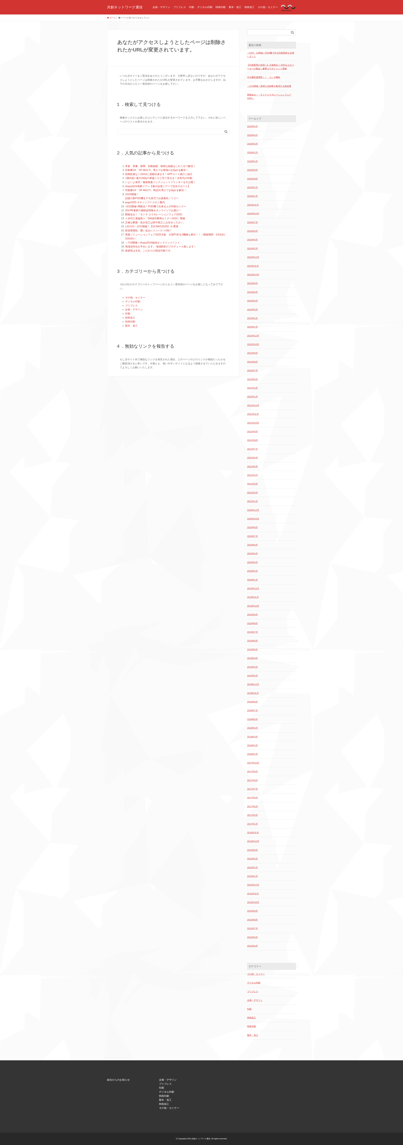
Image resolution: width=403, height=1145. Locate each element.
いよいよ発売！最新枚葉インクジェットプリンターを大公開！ (160, 182)
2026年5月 (252, 126)
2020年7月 (252, 536)
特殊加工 (249, 7)
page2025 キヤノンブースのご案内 (145, 202)
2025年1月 (252, 196)
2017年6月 (252, 797)
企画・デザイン (161, 7)
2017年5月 (252, 806)
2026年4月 (252, 135)
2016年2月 (252, 867)
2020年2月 (252, 571)
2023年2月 (252, 318)
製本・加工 (235, 7)
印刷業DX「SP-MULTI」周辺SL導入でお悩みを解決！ (155, 190)
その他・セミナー (268, 7)
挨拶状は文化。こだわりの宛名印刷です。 (149, 250)
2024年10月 (253, 213)
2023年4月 (252, 301)
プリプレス (179, 7)
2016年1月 (252, 876)
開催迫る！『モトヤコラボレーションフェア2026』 (269, 96)
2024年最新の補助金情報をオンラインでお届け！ (153, 210)
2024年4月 (252, 239)
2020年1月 (252, 580)
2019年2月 (252, 675)
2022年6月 (252, 379)
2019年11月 (253, 597)
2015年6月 (252, 937)
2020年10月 (253, 518)
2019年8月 (252, 623)
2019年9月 (252, 614)
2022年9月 (252, 353)
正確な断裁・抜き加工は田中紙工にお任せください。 (155, 222)
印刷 (191, 7)
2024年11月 (253, 205)
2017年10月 (253, 763)
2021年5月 (252, 466)
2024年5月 (252, 231)
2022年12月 (253, 335)
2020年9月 (252, 527)
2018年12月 (253, 684)
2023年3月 (252, 309)
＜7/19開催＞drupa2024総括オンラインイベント (152, 242)
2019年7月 (252, 632)
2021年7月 (252, 449)
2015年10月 (253, 902)
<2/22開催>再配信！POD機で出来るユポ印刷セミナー (155, 206)
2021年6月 (252, 457)
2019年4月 (252, 658)
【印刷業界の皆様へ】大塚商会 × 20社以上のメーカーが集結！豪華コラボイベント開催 (270, 67)
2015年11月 (253, 893)
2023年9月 (252, 283)
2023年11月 (253, 266)
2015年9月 (252, 911)
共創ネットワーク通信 (124, 7)
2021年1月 (252, 501)
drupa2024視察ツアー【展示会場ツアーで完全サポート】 (157, 186)
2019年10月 (253, 606)
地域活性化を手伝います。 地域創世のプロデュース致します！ (160, 246)
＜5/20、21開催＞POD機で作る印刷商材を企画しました (270, 55)
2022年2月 (252, 388)
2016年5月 (252, 858)
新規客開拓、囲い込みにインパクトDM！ (148, 230)
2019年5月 (252, 649)
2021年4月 (252, 475)
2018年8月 (252, 702)
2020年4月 (252, 553)
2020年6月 (252, 545)
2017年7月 (252, 789)
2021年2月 (252, 492)
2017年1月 (252, 824)
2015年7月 (252, 928)
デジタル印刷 (204, 7)
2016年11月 (253, 832)
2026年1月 (252, 161)
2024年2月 (252, 248)
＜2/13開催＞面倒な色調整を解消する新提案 (269, 86)
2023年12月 (253, 257)
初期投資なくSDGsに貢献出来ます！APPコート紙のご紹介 (159, 174)
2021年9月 (252, 431)
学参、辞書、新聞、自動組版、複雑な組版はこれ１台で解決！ (160, 166)
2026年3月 (252, 144)
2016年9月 (252, 850)
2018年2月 (252, 745)
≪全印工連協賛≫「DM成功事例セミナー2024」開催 (155, 218)
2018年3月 (252, 736)
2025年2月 (252, 187)
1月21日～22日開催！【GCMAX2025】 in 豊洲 (151, 226)
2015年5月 (252, 946)
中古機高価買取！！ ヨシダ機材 (263, 77)
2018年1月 (252, 754)
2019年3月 (252, 667)
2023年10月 (253, 274)
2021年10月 (253, 423)
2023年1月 (252, 327)
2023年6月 (252, 292)
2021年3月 (252, 484)
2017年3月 (252, 815)
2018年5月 (252, 719)
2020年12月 (253, 510)
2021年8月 (252, 440)
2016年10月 (253, 841)
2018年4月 (252, 728)
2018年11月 (253, 693)
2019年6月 (252, 640)
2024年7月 (252, 222)
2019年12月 (253, 588)
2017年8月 (252, 780)
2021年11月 (253, 414)
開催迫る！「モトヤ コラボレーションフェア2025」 (154, 214)
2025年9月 (252, 170)
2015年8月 (252, 920)
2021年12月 (253, 405)
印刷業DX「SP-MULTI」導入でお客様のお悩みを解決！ (156, 170)
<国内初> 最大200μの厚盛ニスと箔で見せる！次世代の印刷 (158, 178)
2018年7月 (252, 710)
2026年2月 (252, 152)
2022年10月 (253, 344)
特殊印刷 (221, 7)
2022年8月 (252, 362)
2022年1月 (252, 396)
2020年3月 (252, 562)
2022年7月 (252, 370)
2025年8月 (252, 179)
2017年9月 (252, 771)
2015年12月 (253, 885)
